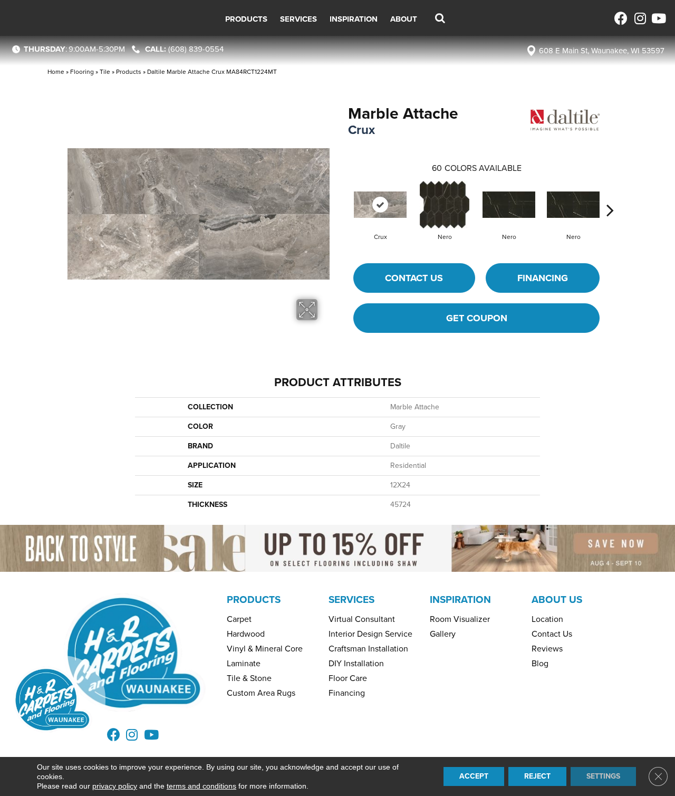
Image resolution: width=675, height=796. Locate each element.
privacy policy (114, 786)
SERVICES (351, 599)
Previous (343, 194)
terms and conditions (201, 786)
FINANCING (542, 278)
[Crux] (380, 204)
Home (55, 71)
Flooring (82, 71)
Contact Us (414, 278)
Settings (603, 776)
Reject (537, 776)
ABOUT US (557, 599)
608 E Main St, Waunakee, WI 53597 (601, 50)
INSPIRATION (460, 599)
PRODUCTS (254, 599)
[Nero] (444, 204)
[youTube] (657, 18)
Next (610, 194)
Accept (473, 776)
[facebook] (621, 18)
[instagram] (639, 18)
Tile (105, 71)
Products (128, 71)
